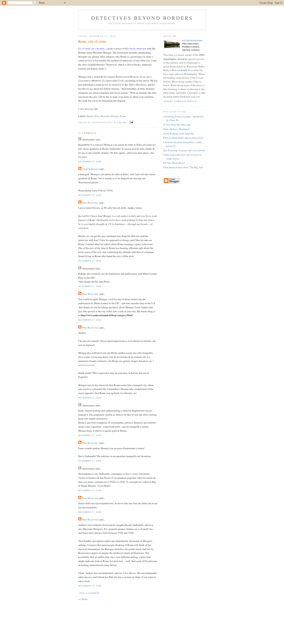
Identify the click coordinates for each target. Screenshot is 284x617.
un (143, 76)
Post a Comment (89, 593)
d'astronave (84, 80)
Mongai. (107, 52)
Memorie (134, 76)
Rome (123, 116)
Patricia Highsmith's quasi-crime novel (183, 137)
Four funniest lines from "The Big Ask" (183, 167)
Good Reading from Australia (178, 133)
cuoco (149, 76)
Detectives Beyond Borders (142, 17)
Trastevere (111, 64)
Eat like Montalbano (174, 163)
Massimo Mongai (109, 116)
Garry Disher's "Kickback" (176, 129)
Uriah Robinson (90, 169)
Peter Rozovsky (90, 202)
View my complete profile (180, 101)
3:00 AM (121, 122)
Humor (90, 116)
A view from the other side (177, 124)
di (141, 76)
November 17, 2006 (89, 161)
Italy (97, 116)
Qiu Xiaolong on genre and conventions (184, 150)
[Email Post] (131, 122)
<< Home (83, 599)
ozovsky (90, 109)
